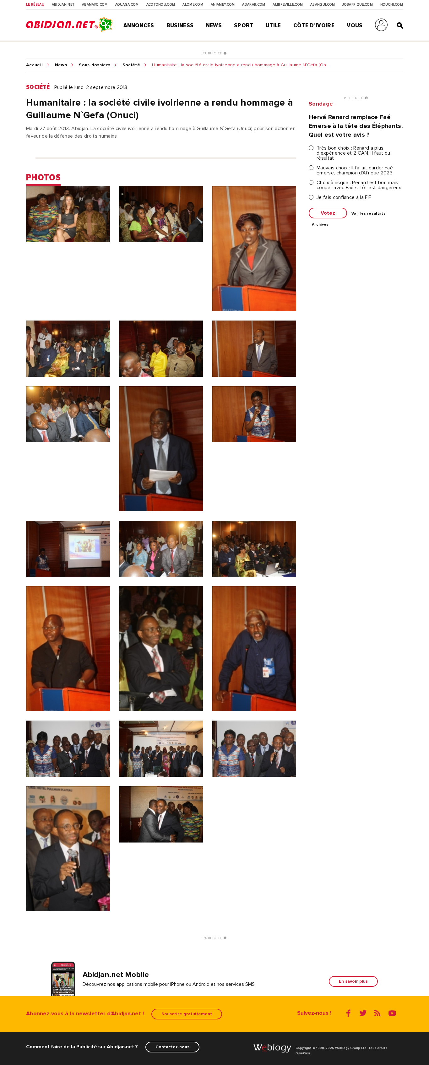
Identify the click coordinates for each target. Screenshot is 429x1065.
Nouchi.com (391, 4)
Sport (243, 25)
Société (131, 65)
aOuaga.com (127, 4)
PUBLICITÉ (213, 53)
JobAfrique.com (357, 4)
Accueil (34, 65)
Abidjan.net (63, 4)
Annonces (138, 25)
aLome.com (192, 4)
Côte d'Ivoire (313, 25)
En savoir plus (353, 981)
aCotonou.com (160, 4)
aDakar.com (253, 4)
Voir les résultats (368, 214)
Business (180, 25)
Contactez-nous (172, 1047)
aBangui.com (322, 4)
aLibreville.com (288, 4)
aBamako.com (95, 4)
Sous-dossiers (94, 65)
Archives (320, 225)
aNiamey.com (223, 4)
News (214, 25)
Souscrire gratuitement (186, 1014)
